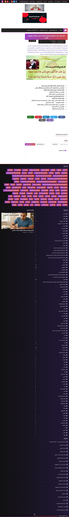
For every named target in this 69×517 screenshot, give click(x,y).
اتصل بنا (45, 1)
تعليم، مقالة (63, 187)
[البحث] (2, 2)
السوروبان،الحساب (62, 181)
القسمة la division (62, 461)
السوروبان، (15, 179)
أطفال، (52, 170)
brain (29, 196)
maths (10, 199)
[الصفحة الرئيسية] (65, 30)
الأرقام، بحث (17, 170)
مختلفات (14, 193)
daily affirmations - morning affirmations (57, 442)
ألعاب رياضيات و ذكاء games (60, 455)
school (64, 205)
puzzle (7, 202)
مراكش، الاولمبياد (61, 196)
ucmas (25, 205)
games (50, 199)
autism (40, 196)
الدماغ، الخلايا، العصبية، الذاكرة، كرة (43, 176)
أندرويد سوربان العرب (62, 497)
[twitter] (14, 1)
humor (36, 199)
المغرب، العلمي (36, 184)
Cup (9, 196)
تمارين (56, 187)
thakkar (36, 205)
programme (14, 202)
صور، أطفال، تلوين (15, 187)
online (21, 202)
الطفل (16, 181)
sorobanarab (44, 205)
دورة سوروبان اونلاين (53, 30)
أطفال (58, 170)
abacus (46, 196)
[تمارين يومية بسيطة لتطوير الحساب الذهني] (17, 221)
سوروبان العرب (30, 232)
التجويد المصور (60, 86)
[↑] (34, 514)
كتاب (57, 193)
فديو (57, 190)
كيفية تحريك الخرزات (62, 474)
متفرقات (22, 193)
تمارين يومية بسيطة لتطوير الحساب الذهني (23, 230)
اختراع (64, 170)
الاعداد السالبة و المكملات (61, 490)
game (56, 199)
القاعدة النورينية (60, 102)
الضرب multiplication (62, 507)
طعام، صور (63, 190)
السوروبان (53, 42)
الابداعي (24, 170)
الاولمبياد (63, 173)
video (14, 205)
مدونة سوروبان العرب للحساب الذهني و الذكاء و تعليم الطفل (45, 515)
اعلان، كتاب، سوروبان (34, 170)
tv (65, 428)
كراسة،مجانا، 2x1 (43, 193)
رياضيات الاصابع (32, 1)
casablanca (16, 196)
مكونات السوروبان (62, 481)
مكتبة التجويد (50, 1)
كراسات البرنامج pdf (43, 30)
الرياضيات (30, 179)
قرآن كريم (63, 193)
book (34, 196)
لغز (35, 193)
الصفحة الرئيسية (60, 42)
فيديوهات (64, 494)
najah (27, 202)
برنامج (12, 184)
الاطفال (9, 170)
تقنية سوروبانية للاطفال (24, 1)
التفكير (56, 173)
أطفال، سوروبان (44, 170)
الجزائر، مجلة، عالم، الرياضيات (40, 173)
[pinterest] (8, 1)
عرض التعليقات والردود (30, 144)
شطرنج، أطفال (31, 187)
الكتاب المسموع (50, 102)
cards (23, 196)
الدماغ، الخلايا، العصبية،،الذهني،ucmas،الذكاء (56, 179)
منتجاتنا (60, 30)
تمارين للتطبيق (39, 1)
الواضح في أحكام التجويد (58, 107)
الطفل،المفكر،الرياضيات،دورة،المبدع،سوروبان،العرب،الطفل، (54, 184)
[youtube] (12, 1)
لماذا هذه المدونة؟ (62, 484)
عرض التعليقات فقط (40, 144)
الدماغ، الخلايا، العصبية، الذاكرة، (59, 176)
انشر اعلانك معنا (57, 1)
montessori (43, 202)
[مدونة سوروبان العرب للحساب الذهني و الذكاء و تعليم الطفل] (34, 7)
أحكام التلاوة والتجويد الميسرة (56, 96)
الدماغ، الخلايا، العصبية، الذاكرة (13, 173)
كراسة (51, 193)
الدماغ (30, 173)
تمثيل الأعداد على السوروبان (60, 464)
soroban (52, 205)
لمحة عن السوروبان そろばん (60, 468)
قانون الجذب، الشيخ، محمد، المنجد (10, 190)
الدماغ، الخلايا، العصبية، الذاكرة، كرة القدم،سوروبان (22, 176)
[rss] (5, 1)
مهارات (53, 196)
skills (58, 205)
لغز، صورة (29, 193)
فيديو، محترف (23, 190)
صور (23, 187)
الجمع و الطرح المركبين (61, 510)
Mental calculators (61, 202)
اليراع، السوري (26, 184)
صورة (8, 187)
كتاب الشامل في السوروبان (32, 30)
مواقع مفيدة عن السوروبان (60, 487)
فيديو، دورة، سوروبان (34, 190)
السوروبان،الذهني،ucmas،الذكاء (27, 181)
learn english (23, 199)
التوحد (50, 173)
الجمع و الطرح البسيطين (61, 503)
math (16, 199)
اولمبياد (18, 184)
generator (43, 199)
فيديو (51, 190)
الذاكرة (43, 179)
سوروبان (49, 187)
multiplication (34, 202)
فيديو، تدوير (44, 190)
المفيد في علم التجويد (58, 88)
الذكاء (36, 179)
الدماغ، (23, 173)
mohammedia (52, 202)
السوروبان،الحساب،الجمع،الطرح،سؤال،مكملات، (46, 181)
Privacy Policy (64, 1)
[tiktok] (10, 1)
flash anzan (63, 199)
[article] (36, 128)
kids (30, 199)
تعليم (6, 184)
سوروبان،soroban (40, 187)
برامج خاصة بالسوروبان (61, 458)
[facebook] (16, 1)
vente (19, 205)
